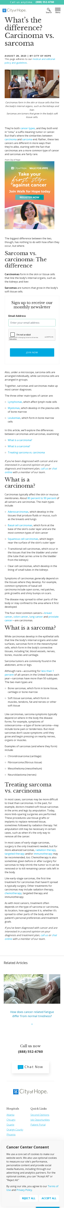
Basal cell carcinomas (20, 525)
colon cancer (21, 616)
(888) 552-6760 (45, 2)
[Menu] (58, 9)
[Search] (49, 9)
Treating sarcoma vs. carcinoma (26, 452)
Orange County (15, 1129)
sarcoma (27, 139)
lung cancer (36, 616)
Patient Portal (38, 1124)
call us (44, 468)
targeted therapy (15, 853)
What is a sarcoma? (19, 446)
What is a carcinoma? (20, 440)
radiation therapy (45, 850)
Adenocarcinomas (18, 511)
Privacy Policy (24, 1190)
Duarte (10, 1124)
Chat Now (33, 1066)
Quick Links (38, 1108)
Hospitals (13, 1108)
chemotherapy (13, 893)
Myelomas (14, 408)
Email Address (17, 316)
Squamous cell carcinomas (23, 539)
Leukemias (14, 418)
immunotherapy (43, 853)
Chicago (11, 1119)
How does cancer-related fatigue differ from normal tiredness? (32, 1014)
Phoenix (11, 1134)
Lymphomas (15, 402)
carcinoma (11, 139)
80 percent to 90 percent (41, 498)
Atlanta (10, 1114)
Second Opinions (39, 1114)
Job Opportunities (40, 1119)
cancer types (27, 128)
